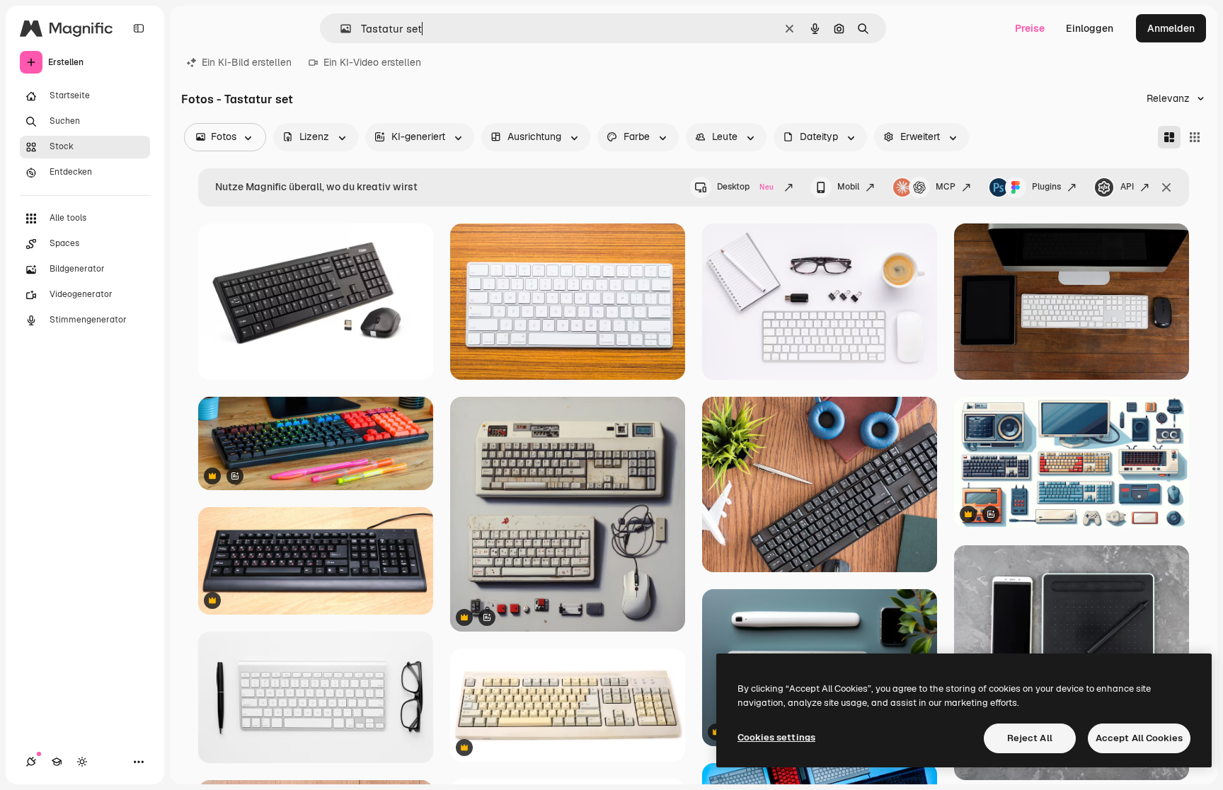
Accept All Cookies (1139, 738)
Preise (1030, 28)
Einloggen (1089, 28)
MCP (945, 186)
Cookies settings (776, 737)
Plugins (1046, 186)
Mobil (848, 186)
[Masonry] (1169, 137)
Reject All (1029, 738)
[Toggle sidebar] (138, 28)
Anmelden (1171, 28)
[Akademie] (56, 761)
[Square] (1194, 137)
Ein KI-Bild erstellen (247, 62)
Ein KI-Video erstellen (372, 62)
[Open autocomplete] (340, 28)
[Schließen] (1166, 187)
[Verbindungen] (31, 761)
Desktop (745, 186)
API (1127, 186)
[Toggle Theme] (82, 761)
